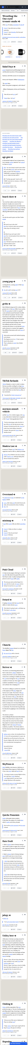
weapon (12, 648)
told (14, 503)
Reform (20, 449)
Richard (6, 455)
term (8, 415)
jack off (22, 25)
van (23, 415)
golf (4, 945)
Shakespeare (21, 79)
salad (6, 83)
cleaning (6, 963)
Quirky (4, 818)
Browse (13, 10)
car (7, 918)
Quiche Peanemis (5, 830)
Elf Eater (10, 510)
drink (18, 961)
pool (12, 963)
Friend (5, 28)
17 (16, 339)
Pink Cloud (4, 589)
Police (4, 1007)
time (19, 208)
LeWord (8, 538)
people (4, 219)
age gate (4, 186)
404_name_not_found (12, 783)
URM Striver (9, 753)
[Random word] (19, 7)
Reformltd (11, 461)
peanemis (16, 825)
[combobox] (13, 7)
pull (8, 922)
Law (14, 449)
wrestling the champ (7, 147)
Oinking (4, 1031)
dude (5, 584)
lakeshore (10, 972)
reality (18, 579)
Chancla (4, 656)
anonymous (9, 613)
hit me (9, 653)
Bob (5, 226)
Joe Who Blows (22, 37)
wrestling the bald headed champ (10, 143)
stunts (16, 922)
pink (17, 586)
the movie (22, 825)
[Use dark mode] (25, 7)
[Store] (22, 7)
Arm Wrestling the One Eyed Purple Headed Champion (12, 139)
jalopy (3, 925)
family (7, 419)
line (10, 424)
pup (16, 290)
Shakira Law (4, 461)
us (18, 608)
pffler (9, 883)
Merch (20, 42)
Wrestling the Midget (7, 151)
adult (16, 285)
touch (12, 579)
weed (8, 1028)
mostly (10, 524)
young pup (4, 293)
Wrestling (13, 32)
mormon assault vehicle (7, 435)
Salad (5, 98)
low (20, 390)
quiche (11, 825)
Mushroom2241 (14, 830)
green (3, 70)
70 (12, 776)
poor (10, 771)
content (11, 162)
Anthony (6, 734)
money (18, 584)
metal (14, 343)
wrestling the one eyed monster (10, 137)
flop (12, 650)
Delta (3, 767)
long (18, 603)
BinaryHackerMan (12, 248)
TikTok (4, 384)
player (9, 844)
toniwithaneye (11, 589)
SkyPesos (4, 783)
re (8, 290)
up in (14, 94)
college (14, 673)
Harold (6, 750)
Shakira (9, 456)
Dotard (3, 613)
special (10, 954)
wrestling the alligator (15, 141)
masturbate (16, 25)
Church (21, 426)
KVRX (14, 435)
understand (7, 498)
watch (10, 164)
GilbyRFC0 (10, 101)
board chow (4, 248)
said (14, 98)
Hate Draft (4, 883)
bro (20, 395)
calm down (13, 610)
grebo (3, 348)
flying (3, 650)
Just (5, 778)
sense (15, 605)
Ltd (23, 449)
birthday (18, 171)
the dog (9, 293)
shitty (4, 918)
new (3, 575)
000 (14, 776)
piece (22, 820)
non (19, 1007)
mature (22, 162)
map (4, 524)
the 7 (5, 507)
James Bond (12, 922)
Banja (9, 186)
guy (23, 693)
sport (3, 856)
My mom (6, 653)
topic (12, 498)
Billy (5, 167)
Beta (14, 691)
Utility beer (4, 972)
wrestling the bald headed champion (11, 145)
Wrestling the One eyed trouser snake (10, 37)
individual (9, 603)
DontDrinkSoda (10, 1031)
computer (4, 210)
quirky (8, 822)
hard (18, 771)
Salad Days (4, 101)
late (23, 285)
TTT (5, 736)
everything (22, 524)
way (7, 25)
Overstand (4, 510)
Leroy (5, 503)
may (5, 679)
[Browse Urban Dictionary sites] (3, 7)
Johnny (9, 1026)
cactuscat (8, 348)
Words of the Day (5, 10)
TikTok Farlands (5, 398)
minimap (4, 538)
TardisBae (9, 656)
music (7, 311)
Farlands (17, 395)
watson (7, 925)
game (12, 169)
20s (9, 287)
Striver (3, 753)
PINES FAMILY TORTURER (15, 398)
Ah (4, 290)
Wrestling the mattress (14, 149)
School (14, 725)
